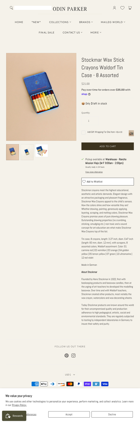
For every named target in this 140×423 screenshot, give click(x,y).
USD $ (68, 374)
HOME (19, 22)
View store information (94, 172)
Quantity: (85, 112)
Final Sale (46, 32)
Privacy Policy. (19, 405)
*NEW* (36, 22)
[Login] (114, 8)
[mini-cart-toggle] (131, 8)
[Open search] (11, 8)
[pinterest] (67, 355)
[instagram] (73, 355)
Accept (69, 414)
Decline (112, 414)
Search (48, 8)
